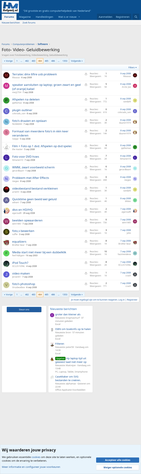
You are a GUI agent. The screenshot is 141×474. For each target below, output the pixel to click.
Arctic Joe (126, 86)
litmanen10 (17, 160)
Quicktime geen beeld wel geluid (34, 199)
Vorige (9, 60)
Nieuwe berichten (11, 22)
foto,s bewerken (23, 231)
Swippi (15, 138)
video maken (21, 273)
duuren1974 (125, 122)
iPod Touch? (20, 263)
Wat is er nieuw (67, 16)
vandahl (127, 101)
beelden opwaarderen (27, 220)
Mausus (16, 77)
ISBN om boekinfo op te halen (73, 329)
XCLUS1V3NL (18, 266)
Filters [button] (131, 67)
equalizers (19, 241)
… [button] (21, 60)
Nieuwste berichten (63, 309)
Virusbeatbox (18, 287)
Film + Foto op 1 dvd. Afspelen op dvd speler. (42, 146)
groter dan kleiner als (67, 314)
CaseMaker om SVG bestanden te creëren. (68, 378)
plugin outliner (22, 110)
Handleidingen (44, 16)
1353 (64, 60)
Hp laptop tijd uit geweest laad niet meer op (70, 360)
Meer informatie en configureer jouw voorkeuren (31, 466)
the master (17, 149)
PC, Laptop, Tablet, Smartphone (71, 371)
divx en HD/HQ (22, 210)
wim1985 (16, 223)
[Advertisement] (64, 35)
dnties (128, 201)
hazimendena (124, 254)
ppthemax (17, 102)
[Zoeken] (136, 17)
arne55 (15, 191)
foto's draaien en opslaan (29, 121)
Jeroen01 (16, 276)
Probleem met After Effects (30, 178)
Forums (9, 16)
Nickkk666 (17, 124)
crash (128, 275)
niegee (15, 181)
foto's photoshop (23, 284)
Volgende (76, 60)
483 (33, 60)
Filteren (59, 343)
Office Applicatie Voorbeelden (70, 389)
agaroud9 (16, 213)
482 (27, 60)
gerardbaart (18, 170)
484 (40, 60)
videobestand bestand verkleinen (35, 188)
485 (46, 60)
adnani (15, 202)
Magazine (25, 16)
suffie (15, 234)
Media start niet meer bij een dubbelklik (39, 252)
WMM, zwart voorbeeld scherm (33, 167)
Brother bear (18, 244)
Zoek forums (29, 22)
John (129, 233)
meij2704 (16, 92)
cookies (35, 457)
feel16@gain (18, 255)
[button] (79, 17)
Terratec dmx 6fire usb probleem (34, 74)
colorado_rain (18, 113)
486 (53, 60)
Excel (57, 324)
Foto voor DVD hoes (25, 157)
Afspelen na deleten (26, 99)
